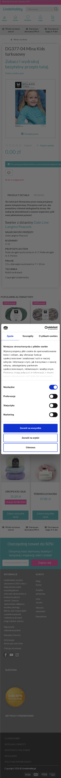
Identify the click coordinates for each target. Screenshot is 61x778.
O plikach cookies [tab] (48, 336)
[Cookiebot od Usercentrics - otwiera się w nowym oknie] (45, 328)
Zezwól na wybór (30, 438)
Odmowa (30, 447)
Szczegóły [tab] (28, 336)
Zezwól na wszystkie (30, 428)
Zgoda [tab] (10, 336)
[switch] (53, 396)
